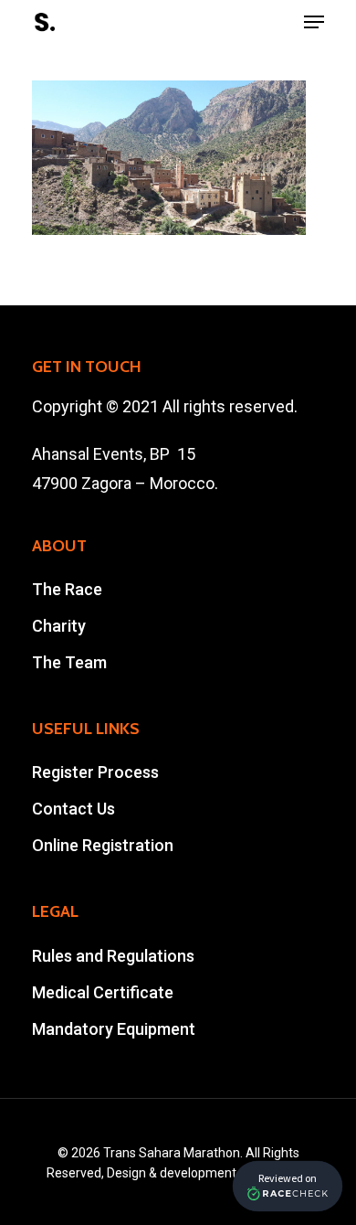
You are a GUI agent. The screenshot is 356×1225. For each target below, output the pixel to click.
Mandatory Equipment (113, 1029)
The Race (67, 589)
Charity (59, 625)
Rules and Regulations (113, 955)
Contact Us (73, 808)
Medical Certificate (102, 992)
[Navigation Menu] (314, 22)
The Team (69, 662)
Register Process (95, 772)
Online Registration (102, 845)
